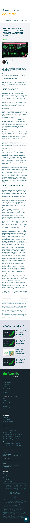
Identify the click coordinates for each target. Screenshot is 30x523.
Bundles (5, 411)
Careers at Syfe (7, 388)
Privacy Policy (8, 432)
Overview (5, 417)
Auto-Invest (6, 409)
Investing (8, 20)
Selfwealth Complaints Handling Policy (14, 439)
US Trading (6, 401)
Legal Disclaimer (9, 428)
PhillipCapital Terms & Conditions (13, 443)
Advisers (5, 386)
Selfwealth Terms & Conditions (12, 436)
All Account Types (7, 403)
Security (5, 392)
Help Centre (6, 476)
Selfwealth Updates (18, 20)
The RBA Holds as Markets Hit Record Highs (20, 342)
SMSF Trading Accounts (9, 407)
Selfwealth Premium (8, 421)
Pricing (5, 390)
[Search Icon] (3, 20)
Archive (5, 39)
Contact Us (6, 474)
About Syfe (6, 384)
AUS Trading (6, 399)
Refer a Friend (6, 419)
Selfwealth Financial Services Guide (13, 434)
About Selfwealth (7, 382)
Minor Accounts (7, 405)
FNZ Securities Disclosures (11, 441)
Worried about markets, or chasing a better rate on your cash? (20, 352)
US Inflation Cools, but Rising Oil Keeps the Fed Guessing (21, 333)
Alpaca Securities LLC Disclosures (13, 445)
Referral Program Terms (10, 430)
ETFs (26, 20)
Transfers (5, 478)
